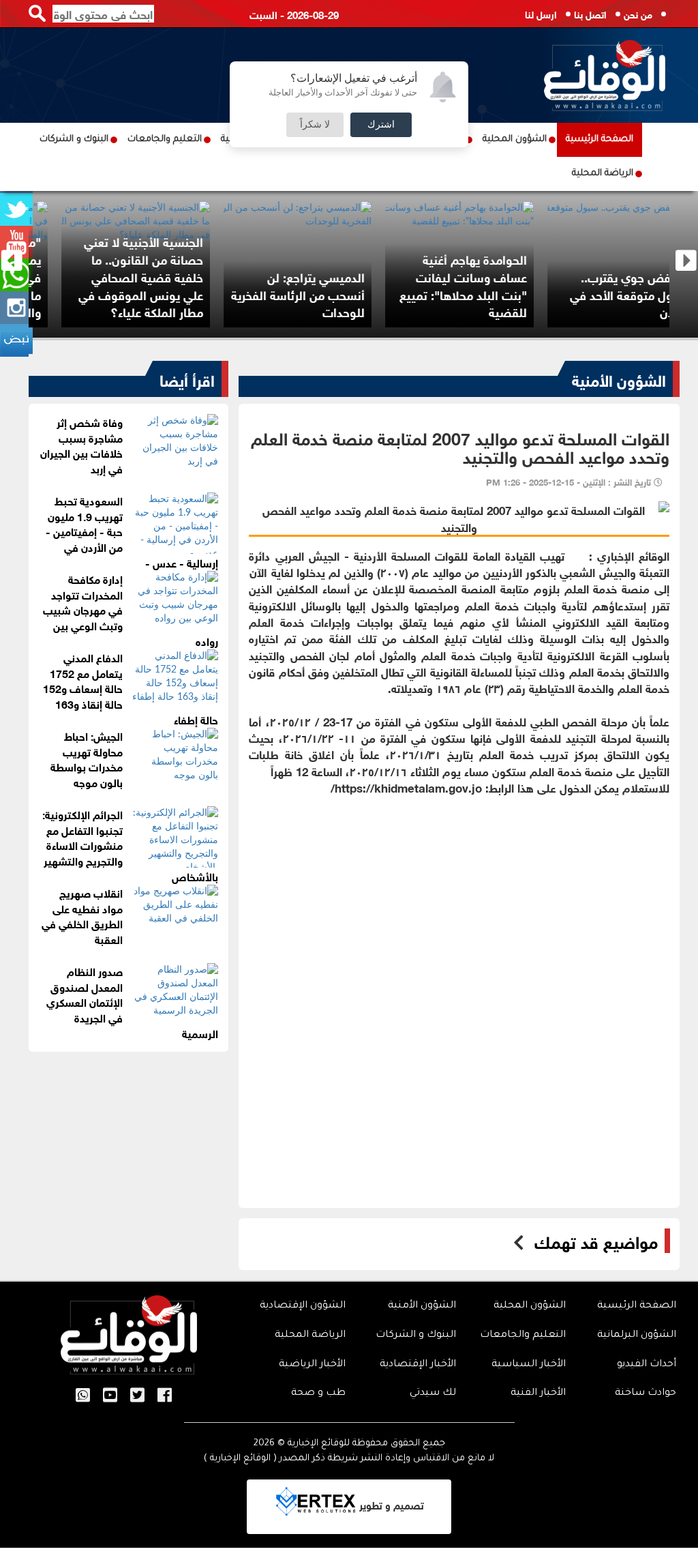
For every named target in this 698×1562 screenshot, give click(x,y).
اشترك (381, 125)
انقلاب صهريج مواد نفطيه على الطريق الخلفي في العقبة (82, 915)
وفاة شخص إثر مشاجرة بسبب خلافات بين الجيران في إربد (81, 444)
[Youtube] (110, 1396)
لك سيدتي (433, 1393)
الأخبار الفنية (538, 1393)
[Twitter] (137, 1396)
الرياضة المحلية (602, 173)
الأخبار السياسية (528, 1364)
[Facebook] (164, 1396)
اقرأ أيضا (187, 378)
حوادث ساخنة (645, 1393)
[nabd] (16, 340)
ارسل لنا (541, 13)
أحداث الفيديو (646, 1364)
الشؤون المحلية (515, 139)
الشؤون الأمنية (619, 378)
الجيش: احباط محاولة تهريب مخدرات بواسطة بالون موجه (86, 758)
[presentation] (11, 260)
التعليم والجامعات (164, 139)
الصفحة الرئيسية (599, 139)
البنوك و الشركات (74, 139)
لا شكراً (315, 125)
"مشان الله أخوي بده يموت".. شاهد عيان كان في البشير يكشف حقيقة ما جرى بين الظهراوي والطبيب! (199, 276)
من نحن (638, 13)
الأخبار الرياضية (312, 1364)
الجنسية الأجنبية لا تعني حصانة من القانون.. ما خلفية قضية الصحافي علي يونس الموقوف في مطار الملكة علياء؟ (360, 276)
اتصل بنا (590, 13)
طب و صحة (318, 1393)
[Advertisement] (459, 890)
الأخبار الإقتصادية (418, 1364)
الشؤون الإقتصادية (303, 1306)
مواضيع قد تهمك (596, 1240)
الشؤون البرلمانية (636, 1335)
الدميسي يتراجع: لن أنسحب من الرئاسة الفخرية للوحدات (518, 293)
